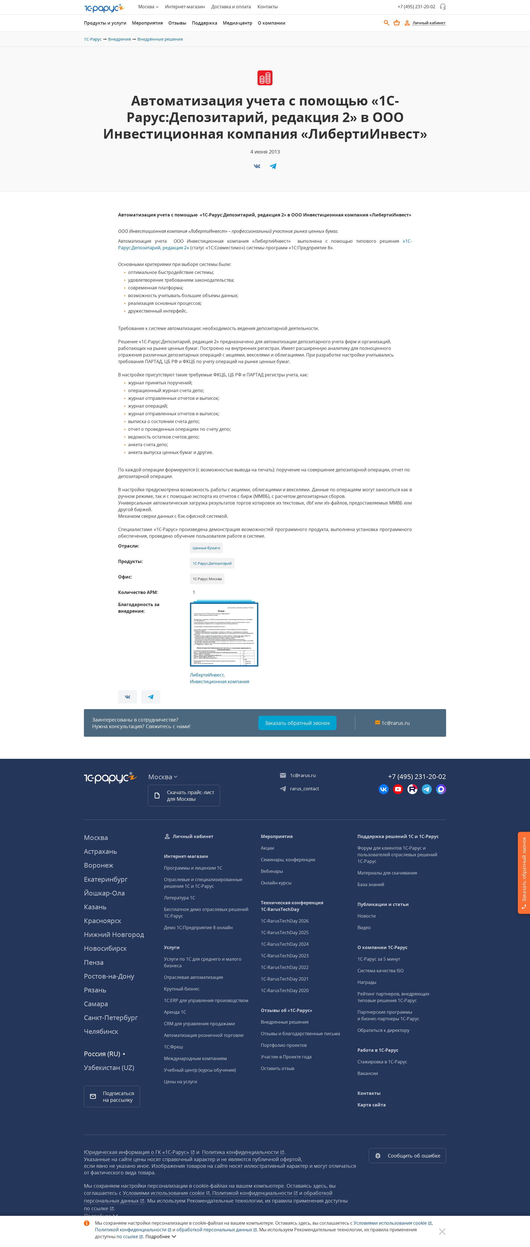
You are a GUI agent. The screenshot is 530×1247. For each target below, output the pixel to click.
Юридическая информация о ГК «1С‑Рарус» (137, 1152)
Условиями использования (393, 1223)
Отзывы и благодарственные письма (300, 1034)
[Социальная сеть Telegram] (427, 789)
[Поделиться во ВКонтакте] (258, 168)
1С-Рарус (93, 39)
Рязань (95, 989)
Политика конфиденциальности (241, 1152)
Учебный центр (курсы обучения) (200, 1070)
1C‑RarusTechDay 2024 (285, 944)
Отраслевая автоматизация (193, 977)
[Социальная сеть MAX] (441, 789)
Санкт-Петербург (111, 1017)
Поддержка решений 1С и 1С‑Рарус (398, 836)
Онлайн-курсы (276, 883)
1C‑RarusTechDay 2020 (285, 990)
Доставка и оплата (231, 7)
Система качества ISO (380, 971)
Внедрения (119, 39)
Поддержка (204, 23)
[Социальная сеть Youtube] (398, 789)
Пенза (94, 962)
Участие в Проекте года (286, 1057)
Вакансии (367, 1073)
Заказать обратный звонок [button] (297, 723)
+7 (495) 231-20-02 (416, 7)
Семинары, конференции (288, 860)
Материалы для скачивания (387, 873)
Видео (364, 927)
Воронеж (98, 865)
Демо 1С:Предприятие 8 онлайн (198, 927)
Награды (366, 982)
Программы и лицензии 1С (193, 868)
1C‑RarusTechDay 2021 (285, 979)
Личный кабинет (193, 836)
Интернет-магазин (185, 7)
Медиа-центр (237, 23)
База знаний (370, 884)
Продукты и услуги (105, 23)
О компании (271, 23)
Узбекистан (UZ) (109, 1067)
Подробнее (157, 1236)
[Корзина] (396, 22)
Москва (96, 837)
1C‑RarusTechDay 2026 (285, 921)
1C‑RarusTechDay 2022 (285, 967)
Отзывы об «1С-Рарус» (286, 1010)
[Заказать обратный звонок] (442, 6)
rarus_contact (304, 789)
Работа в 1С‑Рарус (377, 1050)
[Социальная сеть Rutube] (412, 789)
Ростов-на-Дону (109, 976)
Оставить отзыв (277, 1068)
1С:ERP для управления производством (206, 1000)
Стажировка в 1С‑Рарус (382, 1062)
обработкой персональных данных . (217, 1230)
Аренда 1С (175, 1012)
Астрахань (100, 851)
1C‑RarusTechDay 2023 (285, 956)
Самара (96, 1003)
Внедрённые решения (160, 39)
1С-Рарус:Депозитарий (212, 563)
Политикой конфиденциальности (131, 1230)
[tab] (105, 23)
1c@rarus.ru (395, 723)
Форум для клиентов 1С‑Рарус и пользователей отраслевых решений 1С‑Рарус (397, 854)
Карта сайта (371, 1105)
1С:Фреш (173, 1047)
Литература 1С (179, 898)
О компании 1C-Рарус (382, 947)
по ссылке (97, 1208)
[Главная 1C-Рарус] (105, 8)
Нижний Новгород (114, 934)
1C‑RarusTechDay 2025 (285, 932)
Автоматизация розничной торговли (203, 1035)
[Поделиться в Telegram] (273, 168)
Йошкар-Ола (104, 892)
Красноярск (102, 920)
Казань (95, 906)
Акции (267, 848)
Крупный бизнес (182, 989)
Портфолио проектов (284, 1045)
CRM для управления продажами (199, 1024)
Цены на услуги (180, 1082)
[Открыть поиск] (386, 23)
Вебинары (272, 871)
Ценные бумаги (206, 547)
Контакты (268, 7)
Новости (366, 916)
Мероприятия (147, 23)
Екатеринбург (106, 879)
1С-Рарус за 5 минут (378, 959)
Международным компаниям (195, 1058)
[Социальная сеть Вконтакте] (384, 789)
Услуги (172, 947)
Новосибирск (105, 948)
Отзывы (177, 23)
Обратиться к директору (383, 1030)
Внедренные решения (285, 1022)
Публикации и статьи (383, 904)
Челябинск (101, 1031)
